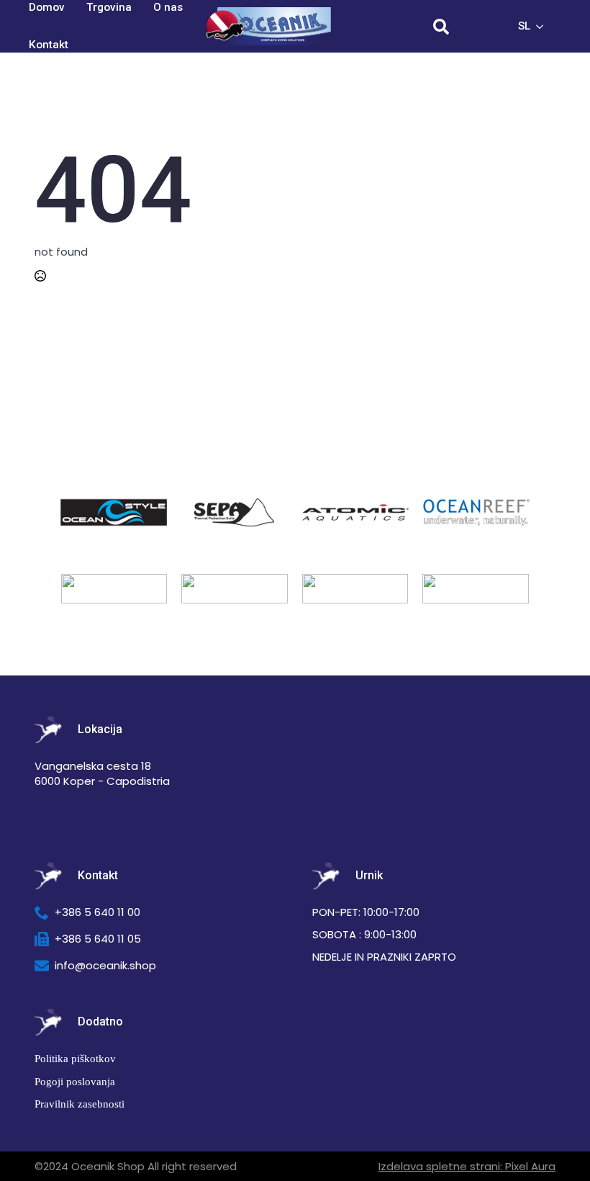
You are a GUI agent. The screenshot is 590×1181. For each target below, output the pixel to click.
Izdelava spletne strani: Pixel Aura (466, 1166)
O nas (168, 7)
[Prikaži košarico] (482, 27)
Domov (47, 7)
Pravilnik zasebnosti (79, 1103)
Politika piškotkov (75, 1058)
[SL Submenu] (544, 26)
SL (524, 25)
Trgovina (109, 7)
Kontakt (48, 44)
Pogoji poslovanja (75, 1081)
